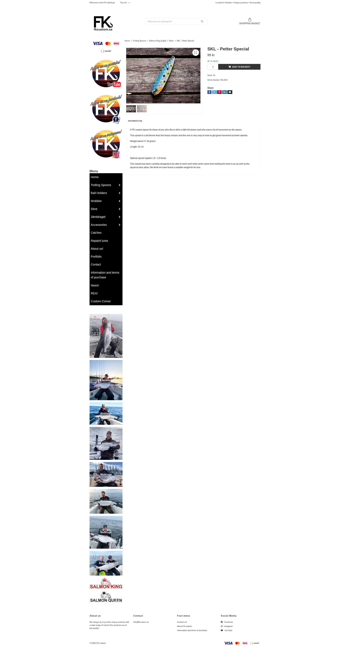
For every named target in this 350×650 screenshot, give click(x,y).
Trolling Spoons (101, 185)
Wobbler (96, 201)
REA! (94, 293)
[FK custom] (102, 21)
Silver (171, 41)
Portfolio (96, 256)
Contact (96, 264)
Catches (96, 232)
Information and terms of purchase (105, 275)
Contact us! (182, 622)
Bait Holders (99, 193)
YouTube (228, 630)
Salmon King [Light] (157, 41)
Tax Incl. (124, 3)
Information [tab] (135, 121)
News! (95, 285)
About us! (97, 248)
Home (95, 177)
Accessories (99, 224)
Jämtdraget (98, 217)
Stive (94, 209)
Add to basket (241, 67)
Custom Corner (101, 301)
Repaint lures (99, 240)
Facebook (228, 622)
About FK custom (184, 626)
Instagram (228, 626)
